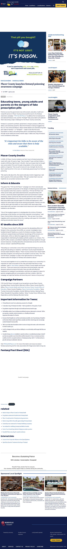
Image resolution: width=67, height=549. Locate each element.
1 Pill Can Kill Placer (20, 116)
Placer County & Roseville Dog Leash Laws (56, 170)
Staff (5, 91)
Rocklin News (6, 80)
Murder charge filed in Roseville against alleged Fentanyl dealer (17, 421)
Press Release (9, 96)
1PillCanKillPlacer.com (10, 344)
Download (11, 404)
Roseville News (18, 80)
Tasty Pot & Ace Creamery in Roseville (55, 158)
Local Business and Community (56, 132)
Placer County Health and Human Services (17, 287)
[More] (44, 91)
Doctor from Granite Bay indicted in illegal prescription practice (17, 429)
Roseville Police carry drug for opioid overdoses (14, 432)
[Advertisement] (33, 19)
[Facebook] (33, 91)
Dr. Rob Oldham (16, 150)
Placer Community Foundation (31, 289)
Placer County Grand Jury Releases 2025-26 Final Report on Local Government (56, 164)
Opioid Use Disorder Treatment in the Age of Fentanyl (15, 442)
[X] (36, 91)
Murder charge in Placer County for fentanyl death (14, 412)
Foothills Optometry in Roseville (56, 146)
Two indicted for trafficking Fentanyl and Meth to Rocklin (16, 426)
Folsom (50, 60)
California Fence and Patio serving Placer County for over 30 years (32, 493)
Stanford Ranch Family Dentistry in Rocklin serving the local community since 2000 (55, 494)
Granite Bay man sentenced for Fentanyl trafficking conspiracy (17, 423)
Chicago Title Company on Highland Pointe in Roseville (55, 180)
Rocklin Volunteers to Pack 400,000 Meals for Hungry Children (56, 86)
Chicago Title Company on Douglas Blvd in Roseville (55, 175)
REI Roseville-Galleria (54, 134)
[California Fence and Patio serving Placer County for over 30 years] (33, 483)
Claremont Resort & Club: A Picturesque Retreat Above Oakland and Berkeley (56, 234)
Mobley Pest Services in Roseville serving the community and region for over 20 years (11, 494)
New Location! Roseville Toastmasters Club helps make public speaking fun (56, 152)
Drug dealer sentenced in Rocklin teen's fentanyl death (15, 415)
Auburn (50, 90)
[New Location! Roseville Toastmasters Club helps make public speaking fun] (57, 197)
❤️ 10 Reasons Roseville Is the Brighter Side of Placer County (57, 228)
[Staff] (2, 92)
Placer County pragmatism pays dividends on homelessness (54, 116)
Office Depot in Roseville (55, 138)
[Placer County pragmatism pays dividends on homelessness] (57, 106)
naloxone (12, 334)
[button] (63, 1)
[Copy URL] (40, 91)
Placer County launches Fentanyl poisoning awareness (15, 418)
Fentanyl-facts (4, 404)
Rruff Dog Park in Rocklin (55, 142)
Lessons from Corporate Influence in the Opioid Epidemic (16, 439)
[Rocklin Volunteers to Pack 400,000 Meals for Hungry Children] (57, 76)
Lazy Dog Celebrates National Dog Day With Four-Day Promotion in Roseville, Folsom (55, 55)
